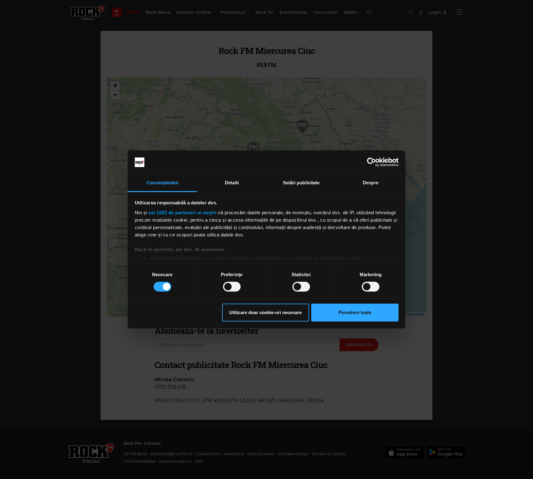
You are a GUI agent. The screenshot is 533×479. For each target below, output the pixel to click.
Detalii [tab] (232, 182)
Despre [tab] (370, 182)
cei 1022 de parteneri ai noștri (182, 212)
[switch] (232, 287)
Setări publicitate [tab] (301, 182)
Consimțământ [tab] (162, 182)
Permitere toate (354, 312)
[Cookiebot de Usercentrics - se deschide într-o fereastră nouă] (372, 162)
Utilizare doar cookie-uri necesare (265, 312)
